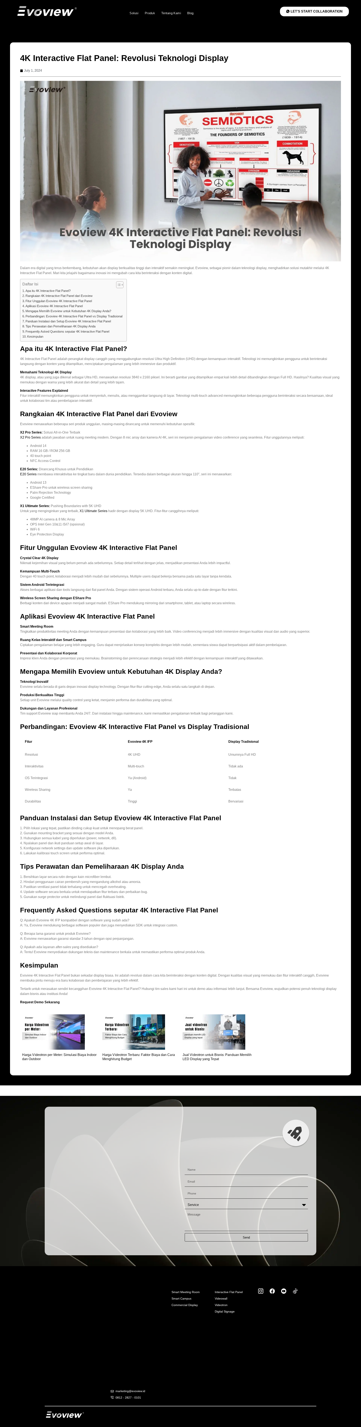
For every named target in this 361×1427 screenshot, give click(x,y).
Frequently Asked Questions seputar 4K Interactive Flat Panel (67, 331)
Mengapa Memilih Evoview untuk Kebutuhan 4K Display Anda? (68, 311)
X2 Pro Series (30, 437)
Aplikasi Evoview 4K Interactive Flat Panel (54, 306)
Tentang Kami (172, 13)
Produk (151, 13)
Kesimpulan (35, 336)
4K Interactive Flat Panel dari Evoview (116, 414)
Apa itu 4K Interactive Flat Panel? (48, 291)
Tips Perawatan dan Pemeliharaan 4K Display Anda (60, 326)
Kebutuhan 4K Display (164, 671)
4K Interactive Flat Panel (84, 348)
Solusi (135, 13)
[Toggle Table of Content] (117, 284)
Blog (192, 13)
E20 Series (28, 474)
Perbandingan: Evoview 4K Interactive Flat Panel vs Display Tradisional (73, 316)
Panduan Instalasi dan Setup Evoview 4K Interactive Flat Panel (68, 321)
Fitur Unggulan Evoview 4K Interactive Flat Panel (58, 301)
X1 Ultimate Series (93, 511)
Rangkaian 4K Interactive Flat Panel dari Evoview (59, 296)
